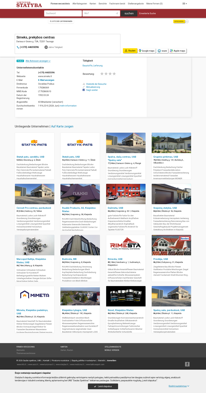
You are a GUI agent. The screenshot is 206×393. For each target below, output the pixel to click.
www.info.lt (21, 364)
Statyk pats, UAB (71, 156)
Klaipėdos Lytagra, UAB (74, 310)
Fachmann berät (117, 3)
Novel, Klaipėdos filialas (120, 310)
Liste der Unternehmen (61, 21)
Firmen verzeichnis (60, 3)
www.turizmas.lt (47, 364)
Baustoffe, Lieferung (93, 65)
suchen (129, 13)
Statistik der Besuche (96, 84)
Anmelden (111, 361)
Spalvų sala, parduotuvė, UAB (169, 310)
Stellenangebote (136, 3)
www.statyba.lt (62, 364)
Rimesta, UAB (115, 259)
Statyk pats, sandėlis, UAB (30, 156)
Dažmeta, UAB (115, 208)
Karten (93, 3)
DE (184, 3)
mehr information (68, 106)
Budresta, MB (69, 259)
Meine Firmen (154, 3)
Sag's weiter (92, 90)
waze (164, 51)
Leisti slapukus (105, 386)
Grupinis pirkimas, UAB (165, 156)
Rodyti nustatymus (178, 386)
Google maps (148, 51)
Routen (70, 350)
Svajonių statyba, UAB (165, 208)
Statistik (101, 361)
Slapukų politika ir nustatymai (83, 361)
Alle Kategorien (80, 3)
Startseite (20, 350)
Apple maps (179, 51)
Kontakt (46, 361)
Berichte (103, 3)
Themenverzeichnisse (25, 353)
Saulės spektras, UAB (32, 361)
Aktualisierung (93, 87)
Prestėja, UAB (160, 259)
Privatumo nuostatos (60, 361)
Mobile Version (112, 350)
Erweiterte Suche (147, 13)
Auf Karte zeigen (62, 126)
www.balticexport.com (95, 364)
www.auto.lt (33, 364)
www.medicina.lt (77, 364)
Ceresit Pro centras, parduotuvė (34, 208)
